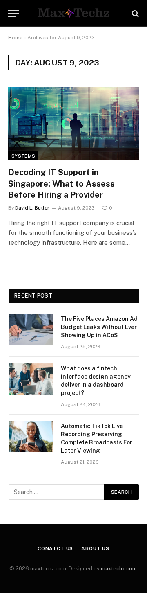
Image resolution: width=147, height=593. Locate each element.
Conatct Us (55, 548)
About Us (95, 548)
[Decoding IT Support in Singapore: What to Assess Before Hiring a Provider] (73, 123)
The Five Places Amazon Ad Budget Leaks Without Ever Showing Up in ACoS (99, 327)
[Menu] (13, 13)
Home (15, 38)
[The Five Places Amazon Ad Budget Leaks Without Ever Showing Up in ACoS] (31, 329)
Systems (23, 155)
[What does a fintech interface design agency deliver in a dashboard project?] (31, 379)
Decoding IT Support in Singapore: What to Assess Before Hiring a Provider (61, 183)
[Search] (134, 13)
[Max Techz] (73, 13)
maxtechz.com (119, 569)
